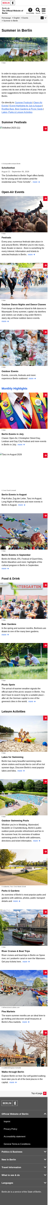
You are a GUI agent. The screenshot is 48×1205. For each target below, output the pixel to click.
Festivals (6, 237)
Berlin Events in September (16, 555)
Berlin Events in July (13, 434)
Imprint (7, 1121)
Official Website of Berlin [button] (15, 1114)
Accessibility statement (14, 1136)
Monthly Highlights (14, 388)
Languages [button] (7, 1183)
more (35, 182)
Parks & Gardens (10, 891)
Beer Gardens (9, 624)
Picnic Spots (8, 684)
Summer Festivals (23, 102)
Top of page (36, 1093)
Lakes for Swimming (12, 757)
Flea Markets (8, 1011)
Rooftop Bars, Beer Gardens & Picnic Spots (22, 109)
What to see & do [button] (11, 1175)
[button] (43, 17)
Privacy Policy (10, 1129)
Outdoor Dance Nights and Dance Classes (24, 304)
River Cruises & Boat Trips (16, 951)
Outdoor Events (10, 371)
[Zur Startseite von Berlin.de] (10, 1105)
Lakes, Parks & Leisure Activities (17, 112)
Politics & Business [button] (12, 1152)
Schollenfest (8, 168)
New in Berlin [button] (9, 1159)
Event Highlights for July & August (26, 106)
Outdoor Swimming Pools (15, 820)
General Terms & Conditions (17, 1144)
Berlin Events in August (14, 494)
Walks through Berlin (13, 1072)
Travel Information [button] (11, 1167)
